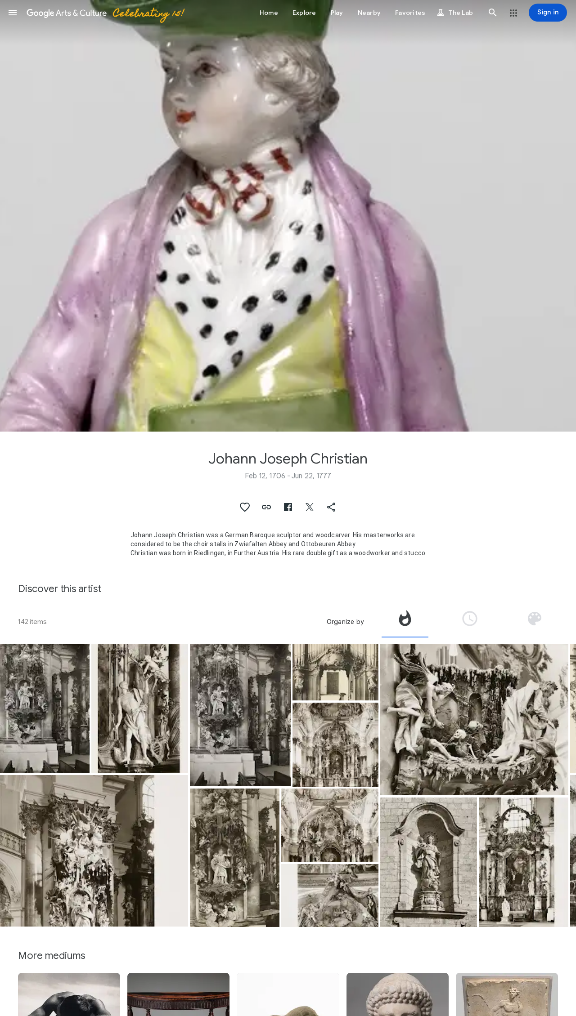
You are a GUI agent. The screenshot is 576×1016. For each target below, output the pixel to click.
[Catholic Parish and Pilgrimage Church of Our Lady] (45, 708)
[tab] (405, 621)
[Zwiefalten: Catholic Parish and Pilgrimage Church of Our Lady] (140, 708)
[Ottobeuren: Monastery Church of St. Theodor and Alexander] (335, 672)
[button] (12, 12)
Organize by (345, 622)
